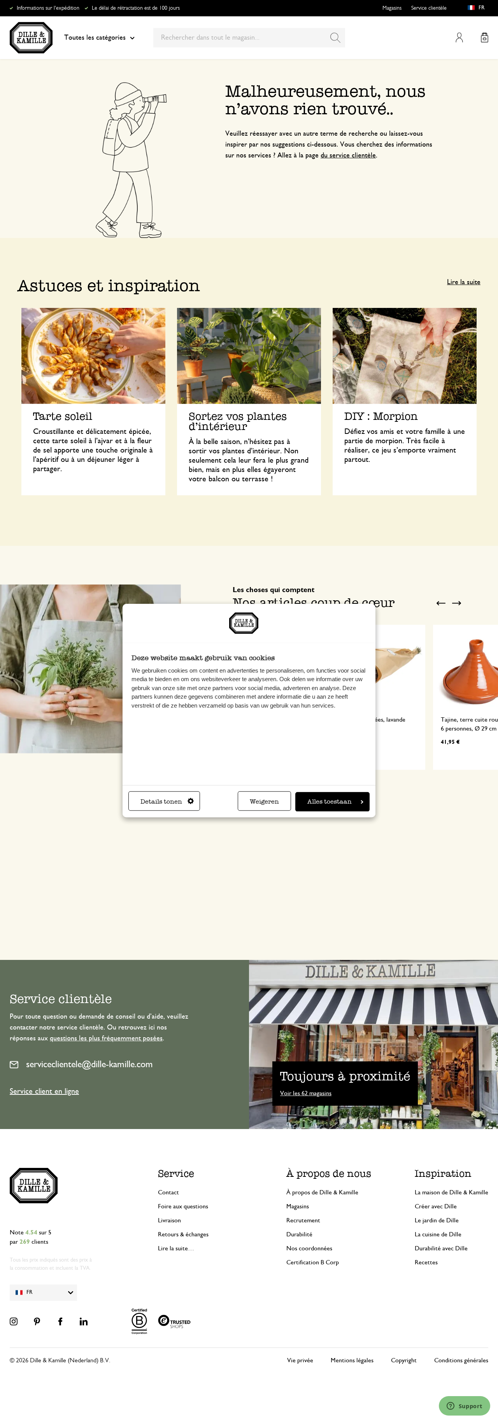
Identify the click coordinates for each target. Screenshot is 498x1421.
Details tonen (161, 801)
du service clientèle (348, 155)
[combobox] (249, 37)
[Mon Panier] (484, 37)
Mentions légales (352, 1360)
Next (456, 603)
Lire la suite (463, 282)
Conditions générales (461, 1360)
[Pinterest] (37, 1321)
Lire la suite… (176, 1248)
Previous (441, 603)
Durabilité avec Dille (441, 1248)
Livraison (169, 1220)
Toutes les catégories (95, 37)
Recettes (426, 1262)
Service (176, 1173)
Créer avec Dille (436, 1206)
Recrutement (303, 1220)
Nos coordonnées (309, 1248)
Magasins (392, 8)
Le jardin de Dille (437, 1220)
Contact (168, 1192)
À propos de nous (328, 1173)
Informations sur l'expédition (48, 8)
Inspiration (443, 1173)
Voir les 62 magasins (305, 1093)
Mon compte (459, 37)
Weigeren (264, 801)
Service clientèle (429, 8)
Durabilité (299, 1234)
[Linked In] (84, 1321)
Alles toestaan (329, 801)
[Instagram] (14, 1321)
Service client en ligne (44, 1091)
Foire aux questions (183, 1206)
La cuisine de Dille (438, 1234)
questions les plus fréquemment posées (106, 1038)
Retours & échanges (183, 1234)
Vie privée (300, 1360)
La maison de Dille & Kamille (451, 1192)
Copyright (404, 1360)
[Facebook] (60, 1321)
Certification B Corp (312, 1262)
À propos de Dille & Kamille (322, 1192)
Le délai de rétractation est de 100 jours (136, 8)
